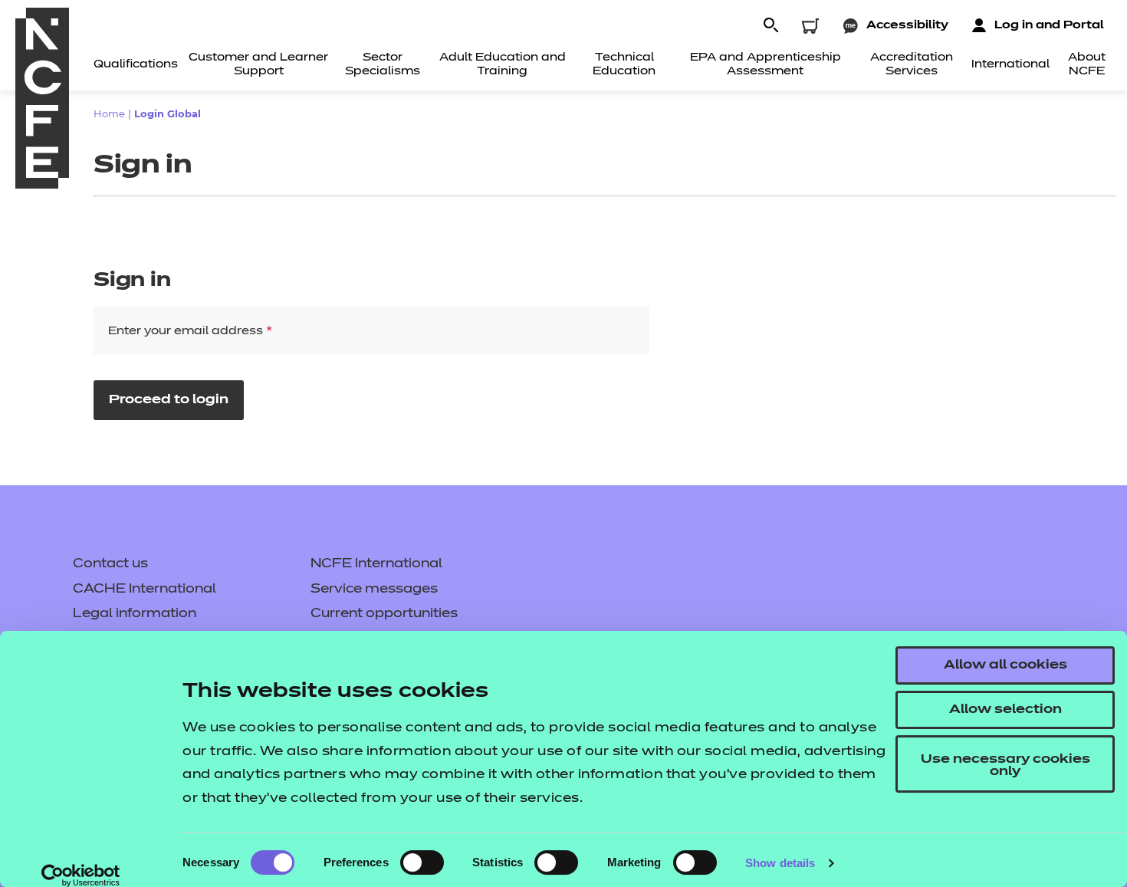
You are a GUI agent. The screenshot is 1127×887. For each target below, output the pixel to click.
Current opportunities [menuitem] (384, 614)
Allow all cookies (1005, 665)
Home (109, 114)
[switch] (422, 862)
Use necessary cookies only (1005, 766)
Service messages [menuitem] (374, 589)
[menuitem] (135, 67)
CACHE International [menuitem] (144, 589)
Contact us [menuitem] (110, 564)
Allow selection (1005, 710)
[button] (770, 25)
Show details (780, 862)
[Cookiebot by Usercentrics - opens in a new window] (81, 875)
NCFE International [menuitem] (376, 564)
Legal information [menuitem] (134, 614)
